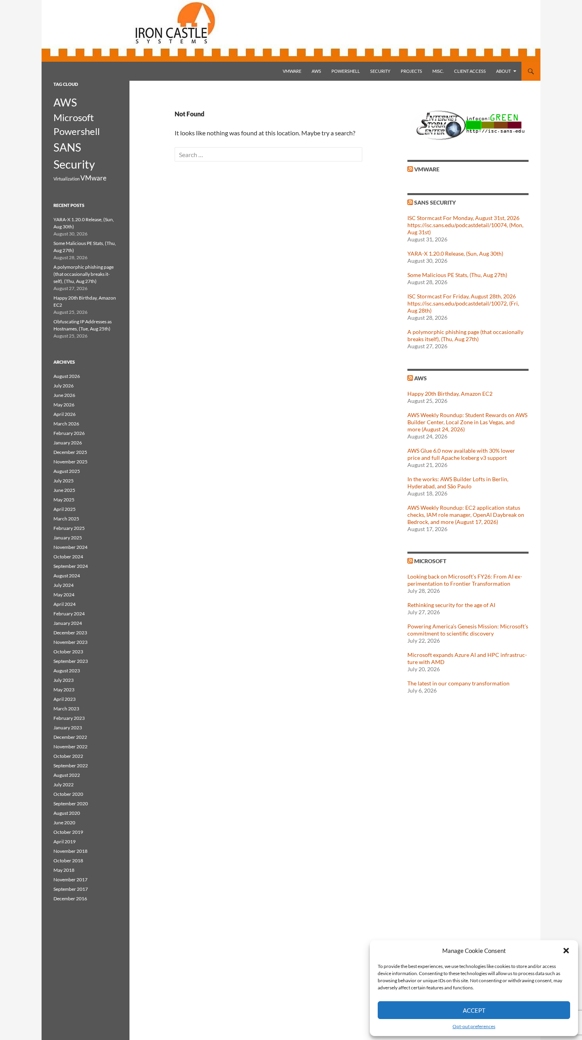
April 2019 (64, 842)
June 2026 (64, 395)
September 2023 (70, 661)
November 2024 (70, 547)
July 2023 (63, 680)
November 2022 (70, 747)
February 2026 (69, 433)
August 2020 (66, 813)
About (503, 71)
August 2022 (66, 775)
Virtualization (66, 178)
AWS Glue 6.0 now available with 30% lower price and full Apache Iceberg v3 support (461, 454)
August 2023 (66, 671)
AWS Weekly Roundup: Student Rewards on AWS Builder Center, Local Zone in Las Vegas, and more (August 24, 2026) (467, 422)
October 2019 (68, 832)
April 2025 (64, 509)
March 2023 (66, 709)
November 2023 (70, 642)
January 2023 (67, 728)
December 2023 (70, 633)
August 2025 (66, 471)
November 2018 (70, 851)
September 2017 (70, 889)
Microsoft (430, 561)
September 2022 (70, 766)
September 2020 (70, 804)
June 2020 (64, 823)
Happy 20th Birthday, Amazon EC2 (450, 393)
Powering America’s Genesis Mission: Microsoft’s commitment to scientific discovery (467, 630)
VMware (292, 71)
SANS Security (435, 202)
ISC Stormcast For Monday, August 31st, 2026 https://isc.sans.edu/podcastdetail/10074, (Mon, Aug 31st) (465, 224)
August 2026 (66, 376)
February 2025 (69, 528)
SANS (67, 147)
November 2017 (70, 879)
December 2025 (70, 452)
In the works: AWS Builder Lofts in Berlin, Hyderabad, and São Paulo (457, 483)
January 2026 (67, 443)
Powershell (345, 71)
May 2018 (63, 870)
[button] (566, 951)
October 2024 (68, 557)
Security (380, 71)
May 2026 (63, 405)
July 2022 (63, 785)
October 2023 (68, 652)
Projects (411, 71)
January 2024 (67, 623)
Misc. (438, 71)
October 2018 (68, 861)
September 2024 (70, 566)
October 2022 (68, 756)
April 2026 (64, 414)
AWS (316, 71)
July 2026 (63, 386)
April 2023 (64, 699)
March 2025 (66, 519)
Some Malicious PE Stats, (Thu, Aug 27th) (457, 274)
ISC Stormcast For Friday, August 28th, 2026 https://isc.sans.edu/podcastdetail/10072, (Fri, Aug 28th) (463, 303)
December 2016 (70, 898)
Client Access (470, 71)
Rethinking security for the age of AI (451, 605)
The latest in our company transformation (458, 683)
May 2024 (63, 595)
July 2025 (63, 481)
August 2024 (66, 576)
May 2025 (63, 500)
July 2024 (63, 585)
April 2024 (64, 604)
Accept (474, 1010)
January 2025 (67, 538)
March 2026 (66, 424)
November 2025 (70, 462)
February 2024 (69, 614)
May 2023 (63, 690)
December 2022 (70, 737)
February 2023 (69, 718)
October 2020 (68, 794)
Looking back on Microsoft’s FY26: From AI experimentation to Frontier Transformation (464, 580)
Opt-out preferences (474, 1026)
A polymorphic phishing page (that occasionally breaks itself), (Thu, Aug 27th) (465, 335)
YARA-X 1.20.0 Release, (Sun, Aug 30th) (455, 253)
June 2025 (64, 490)
